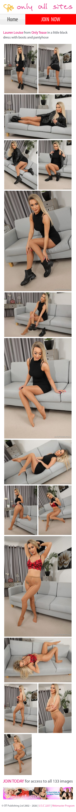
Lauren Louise (13, 32)
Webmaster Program (63, 806)
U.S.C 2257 (44, 806)
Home (12, 20)
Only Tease (39, 32)
